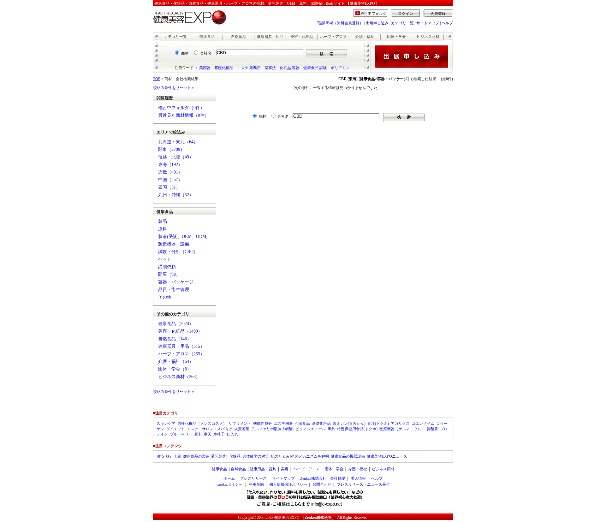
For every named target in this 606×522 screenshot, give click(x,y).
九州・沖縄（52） (175, 195)
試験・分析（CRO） (178, 251)
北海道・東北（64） (178, 141)
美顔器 (205, 68)
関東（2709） (171, 149)
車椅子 (219, 434)
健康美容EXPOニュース (387, 456)
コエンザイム (423, 423)
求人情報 (358, 478)
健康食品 (207, 36)
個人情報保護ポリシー (288, 484)
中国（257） (170, 179)
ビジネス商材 (428, 36)
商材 (185, 53)
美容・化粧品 (301, 36)
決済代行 (164, 456)
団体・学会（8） (174, 369)
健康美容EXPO (287, 517)
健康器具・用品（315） (181, 346)
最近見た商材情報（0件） (183, 115)
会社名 (205, 53)
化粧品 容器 (290, 68)
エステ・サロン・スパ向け (209, 429)
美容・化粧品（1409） (180, 331)
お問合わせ (321, 484)
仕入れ (232, 434)
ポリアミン (340, 68)
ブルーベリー (181, 434)
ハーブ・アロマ (333, 36)
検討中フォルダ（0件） (181, 107)
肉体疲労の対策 (255, 456)
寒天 (207, 434)
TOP (156, 79)
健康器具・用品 (270, 36)
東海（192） (170, 164)
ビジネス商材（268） (179, 376)
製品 (162, 221)
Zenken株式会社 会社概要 (322, 478)
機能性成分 (262, 423)
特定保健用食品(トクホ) (357, 429)
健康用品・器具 (263, 469)
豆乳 (198, 434)
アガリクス (400, 423)
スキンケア (166, 423)
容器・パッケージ (175, 282)
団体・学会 (396, 36)
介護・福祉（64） (175, 361)
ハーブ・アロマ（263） (181, 354)
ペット (164, 259)
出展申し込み (377, 23)
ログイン (405, 13)
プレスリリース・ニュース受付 (363, 484)
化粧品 (235, 456)
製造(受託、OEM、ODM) (183, 236)
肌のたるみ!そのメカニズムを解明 (300, 456)
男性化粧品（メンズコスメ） (202, 423)
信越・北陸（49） (175, 157)
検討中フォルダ (373, 13)
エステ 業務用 (249, 68)
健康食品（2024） (175, 323)
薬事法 (270, 68)
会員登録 (438, 13)
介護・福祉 (364, 36)
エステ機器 (283, 423)
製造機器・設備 (173, 244)
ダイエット (175, 429)
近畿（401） (170, 172)
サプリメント (240, 423)
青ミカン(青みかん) (349, 423)
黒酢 (331, 429)
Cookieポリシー (229, 484)
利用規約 (256, 484)
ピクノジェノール (310, 429)
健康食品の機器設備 (348, 456)
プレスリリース (253, 478)
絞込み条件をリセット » (173, 88)
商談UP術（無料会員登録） (340, 23)
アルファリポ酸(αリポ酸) (272, 429)
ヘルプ (447, 23)
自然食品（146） (174, 338)
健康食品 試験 (315, 68)
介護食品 (302, 423)
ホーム (229, 478)
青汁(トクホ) (378, 423)
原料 (162, 229)
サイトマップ (427, 23)
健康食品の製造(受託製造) (205, 456)
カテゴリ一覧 (402, 23)
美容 (284, 469)
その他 (164, 297)
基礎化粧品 (223, 68)
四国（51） (169, 187)
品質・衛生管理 (173, 289)
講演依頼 (167, 266)
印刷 (177, 456)
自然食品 (238, 36)
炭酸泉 (432, 429)
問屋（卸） (169, 274)
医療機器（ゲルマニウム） (402, 429)
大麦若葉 (241, 429)
